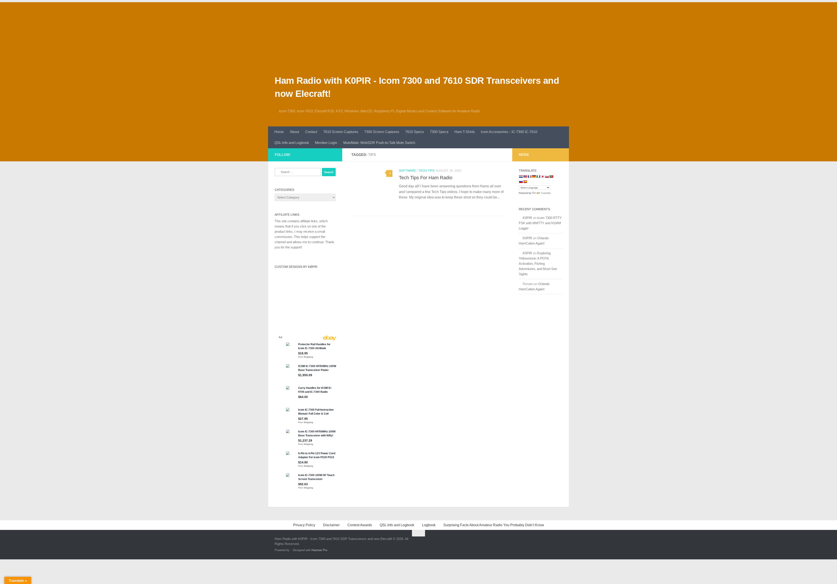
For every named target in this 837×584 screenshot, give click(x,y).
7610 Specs (414, 132)
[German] (534, 176)
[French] (529, 176)
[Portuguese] (551, 176)
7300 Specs (439, 132)
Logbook (429, 525)
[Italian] (538, 176)
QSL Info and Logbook (291, 143)
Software (407, 170)
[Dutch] (521, 176)
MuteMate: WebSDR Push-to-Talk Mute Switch (379, 143)
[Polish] (547, 176)
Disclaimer (331, 525)
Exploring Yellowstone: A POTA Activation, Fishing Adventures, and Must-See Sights (538, 263)
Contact (311, 132)
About (294, 132)
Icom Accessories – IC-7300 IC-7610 (509, 132)
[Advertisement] (418, 32)
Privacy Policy (304, 525)
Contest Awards (359, 525)
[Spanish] (525, 181)
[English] (525, 176)
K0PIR (527, 218)
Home (279, 132)
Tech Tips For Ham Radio (425, 177)
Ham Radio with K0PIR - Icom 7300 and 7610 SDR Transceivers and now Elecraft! (417, 87)
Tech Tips (426, 170)
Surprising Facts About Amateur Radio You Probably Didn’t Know (493, 525)
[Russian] (521, 181)
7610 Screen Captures (340, 132)
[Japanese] (542, 176)
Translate (546, 193)
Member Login (326, 143)
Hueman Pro (319, 550)
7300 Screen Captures (381, 132)
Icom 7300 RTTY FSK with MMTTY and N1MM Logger (540, 223)
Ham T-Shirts (464, 132)
